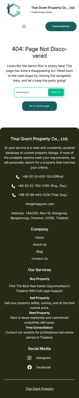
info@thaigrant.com (39, 204)
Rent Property (39, 313)
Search (56, 92)
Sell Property (39, 298)
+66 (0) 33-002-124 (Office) (42, 176)
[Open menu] (24, 26)
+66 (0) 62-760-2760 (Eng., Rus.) (43, 185)
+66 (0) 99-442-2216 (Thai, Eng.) (42, 194)
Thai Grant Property (39, 389)
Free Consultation (39, 327)
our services (39, 269)
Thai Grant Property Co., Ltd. (53, 7)
